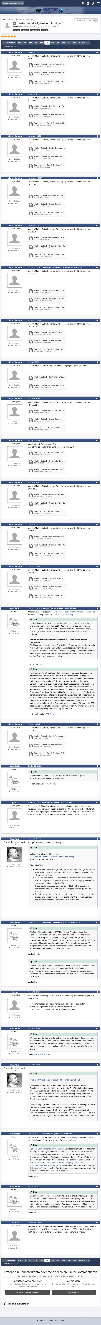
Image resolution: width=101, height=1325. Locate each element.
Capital (37, 954)
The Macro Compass (67, 614)
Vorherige (11, 43)
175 (19, 43)
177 (30, 43)
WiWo (36, 1176)
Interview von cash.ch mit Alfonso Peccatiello (72, 612)
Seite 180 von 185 (10, 46)
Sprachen (40, 1320)
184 (69, 43)
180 (47, 43)
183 (63, 43)
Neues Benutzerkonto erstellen (27, 1292)
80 (95, 20)
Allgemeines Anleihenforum (47, 26)
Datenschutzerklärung (56, 1320)
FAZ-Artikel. (51, 714)
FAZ (35, 982)
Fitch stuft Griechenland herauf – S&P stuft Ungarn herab (55, 1080)
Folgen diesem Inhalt (83, 20)
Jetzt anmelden (73, 1292)
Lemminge (73, 1137)
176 (25, 43)
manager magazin (42, 1054)
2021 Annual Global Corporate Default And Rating (52, 857)
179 (41, 43)
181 (52, 43)
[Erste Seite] (4, 43)
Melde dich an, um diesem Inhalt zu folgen (20, 20)
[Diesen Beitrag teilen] (97, 52)
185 (74, 43)
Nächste (82, 43)
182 (58, 43)
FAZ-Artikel (50, 784)
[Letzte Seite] (88, 43)
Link (36, 998)
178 (36, 43)
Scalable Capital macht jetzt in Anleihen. (47, 1149)
